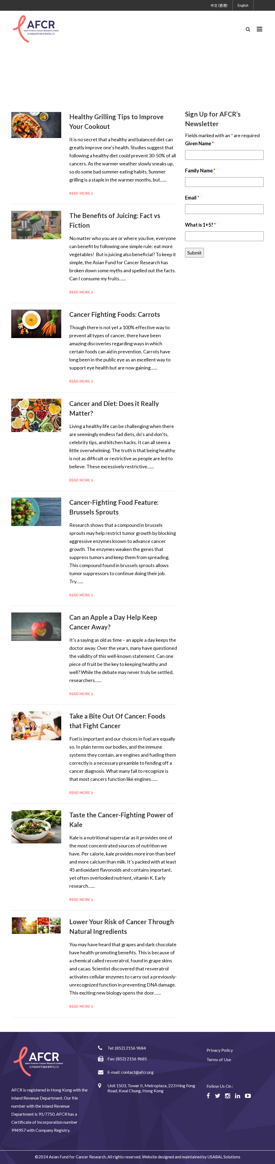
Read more (79, 193)
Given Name (199, 143)
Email (192, 198)
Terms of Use (219, 1059)
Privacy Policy (220, 1050)
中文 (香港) (219, 5)
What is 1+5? (200, 225)
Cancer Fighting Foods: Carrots (114, 314)
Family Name (200, 170)
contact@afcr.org (137, 1072)
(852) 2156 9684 (130, 1047)
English (243, 5)
